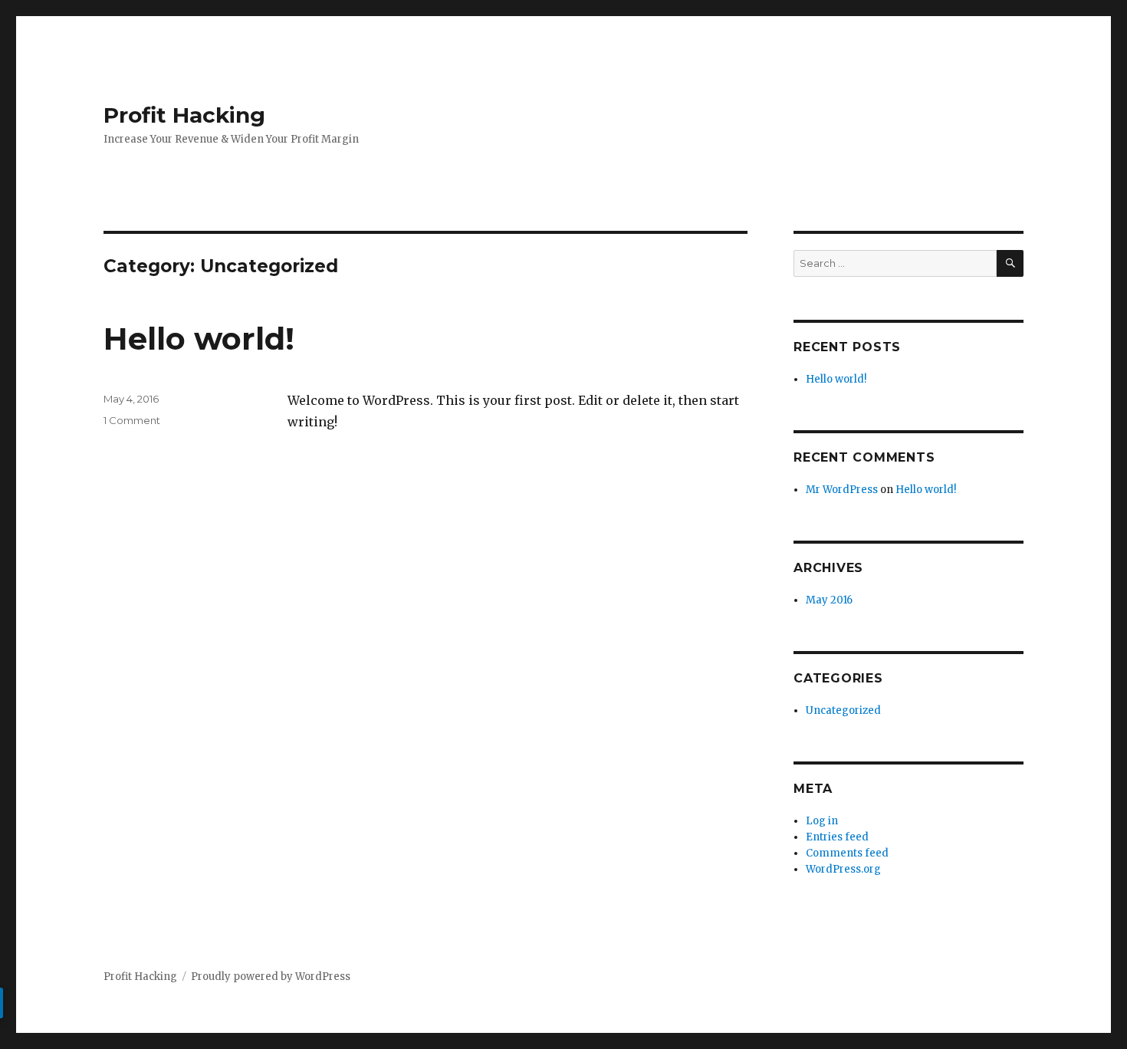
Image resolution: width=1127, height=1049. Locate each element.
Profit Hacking (184, 115)
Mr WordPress (842, 489)
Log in (822, 820)
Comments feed (847, 853)
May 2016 (829, 600)
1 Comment (132, 420)
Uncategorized (843, 710)
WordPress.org (843, 869)
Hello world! (199, 338)
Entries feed (837, 836)
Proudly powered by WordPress (270, 976)
